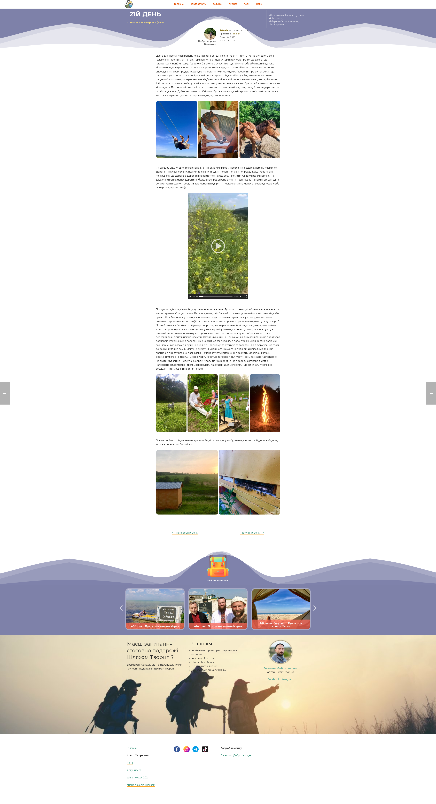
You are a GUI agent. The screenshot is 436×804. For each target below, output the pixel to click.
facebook (274, 679)
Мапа (259, 4)
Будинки (217, 4)
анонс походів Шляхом (141, 784)
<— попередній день (185, 532)
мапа (130, 762)
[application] (218, 246)
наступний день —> (252, 532)
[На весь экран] (245, 296)
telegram (287, 679)
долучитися (134, 770)
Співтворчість (198, 4)
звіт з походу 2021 (138, 777)
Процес (233, 4)
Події (247, 4)
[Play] (190, 296)
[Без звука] (241, 296)
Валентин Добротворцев (236, 755)
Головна (179, 4)
